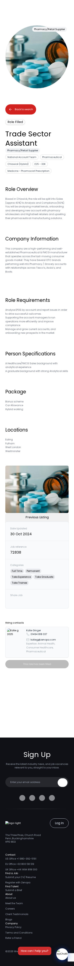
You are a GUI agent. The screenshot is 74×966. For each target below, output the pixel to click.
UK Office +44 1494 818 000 (21, 869)
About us (10, 897)
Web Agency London (26, 951)
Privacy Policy (13, 927)
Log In (59, 823)
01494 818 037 (39, 634)
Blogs (8, 919)
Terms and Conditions (19, 932)
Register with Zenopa (17, 882)
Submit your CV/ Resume (20, 877)
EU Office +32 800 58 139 (19, 864)
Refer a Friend (13, 938)
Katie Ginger (33, 630)
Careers (10, 908)
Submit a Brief (13, 890)
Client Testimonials (16, 914)
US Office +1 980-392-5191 (20, 858)
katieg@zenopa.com (43, 639)
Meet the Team (14, 903)
